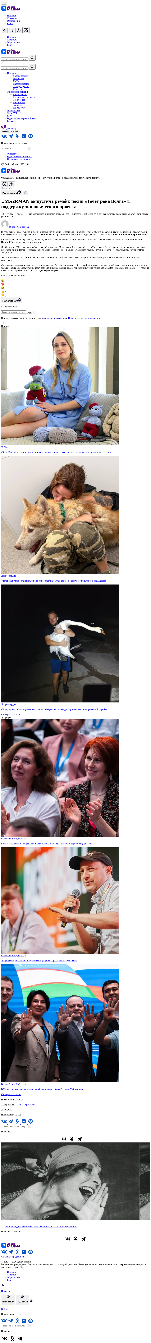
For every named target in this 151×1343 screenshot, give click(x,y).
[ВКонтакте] (64, 1138)
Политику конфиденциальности (84, 318)
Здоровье (17, 105)
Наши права (19, 102)
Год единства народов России (22, 118)
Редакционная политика (19, 156)
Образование (13, 21)
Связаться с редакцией (12, 1256)
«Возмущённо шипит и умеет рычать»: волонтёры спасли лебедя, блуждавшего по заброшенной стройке (54, 709)
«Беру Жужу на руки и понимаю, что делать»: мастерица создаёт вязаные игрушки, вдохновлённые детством (56, 452)
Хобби (16, 81)
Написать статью (10, 131)
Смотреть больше (11, 714)
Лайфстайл (6, 188)
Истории (11, 15)
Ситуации (12, 18)
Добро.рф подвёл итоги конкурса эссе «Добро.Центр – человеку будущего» (39, 960)
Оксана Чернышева (25, 1104)
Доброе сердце (20, 76)
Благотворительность (24, 97)
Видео (10, 121)
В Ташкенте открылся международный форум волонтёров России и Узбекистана (42, 1089)
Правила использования (19, 159)
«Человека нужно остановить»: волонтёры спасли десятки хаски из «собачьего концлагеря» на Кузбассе (53, 580)
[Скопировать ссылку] (87, 1138)
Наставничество (21, 84)
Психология (19, 107)
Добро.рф (21, 838)
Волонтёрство (20, 94)
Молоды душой (21, 86)
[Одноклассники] (71, 1138)
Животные (18, 78)
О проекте (12, 153)
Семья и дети (19, 99)
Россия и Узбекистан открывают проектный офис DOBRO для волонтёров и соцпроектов (46, 843)
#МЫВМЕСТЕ (14, 113)
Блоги (10, 23)
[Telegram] (79, 1138)
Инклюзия (18, 89)
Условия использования (54, 318)
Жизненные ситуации (18, 92)
